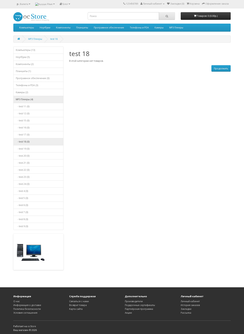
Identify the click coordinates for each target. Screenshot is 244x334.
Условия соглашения (25, 312)
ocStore (32, 326)
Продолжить (221, 68)
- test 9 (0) (22, 226)
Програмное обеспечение (109, 27)
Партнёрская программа (139, 309)
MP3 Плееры (176, 27)
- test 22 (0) (22, 169)
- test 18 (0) (22, 141)
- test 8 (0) (22, 219)
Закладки (186, 309)
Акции (128, 312)
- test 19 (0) (22, 148)
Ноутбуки (45, 27)
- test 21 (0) (22, 162)
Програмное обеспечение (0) (32, 78)
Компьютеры (26, 27)
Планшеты (82, 27)
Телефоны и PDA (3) (27, 85)
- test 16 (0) (22, 127)
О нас (16, 301)
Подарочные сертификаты (140, 305)
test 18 (54, 39)
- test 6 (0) (22, 205)
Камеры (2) (22, 92)
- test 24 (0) (22, 184)
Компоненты (63, 27)
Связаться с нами (79, 301)
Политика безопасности (27, 309)
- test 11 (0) (22, 106)
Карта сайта (76, 309)
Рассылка (186, 312)
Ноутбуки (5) (23, 57)
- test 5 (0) (22, 198)
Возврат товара (78, 305)
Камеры (159, 27)
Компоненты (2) (25, 64)
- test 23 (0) (22, 177)
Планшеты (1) (23, 71)
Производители (134, 301)
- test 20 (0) (22, 155)
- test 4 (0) (22, 191)
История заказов (190, 305)
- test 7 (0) (22, 212)
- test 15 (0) (22, 120)
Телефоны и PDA (139, 27)
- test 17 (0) (22, 134)
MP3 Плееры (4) (24, 99)
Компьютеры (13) (25, 50)
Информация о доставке (27, 305)
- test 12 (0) (22, 113)
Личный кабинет (190, 301)
